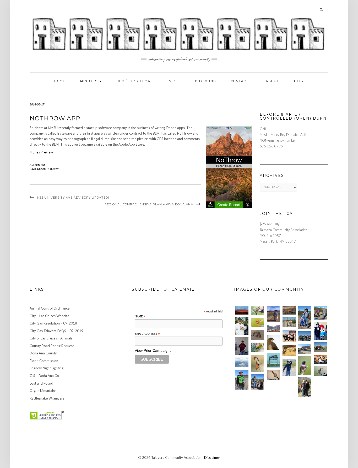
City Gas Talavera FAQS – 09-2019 (56, 331)
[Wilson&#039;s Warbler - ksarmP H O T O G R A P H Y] (257, 347)
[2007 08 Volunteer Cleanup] (289, 322)
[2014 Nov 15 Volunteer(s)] (304, 317)
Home (59, 81)
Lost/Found (204, 81)
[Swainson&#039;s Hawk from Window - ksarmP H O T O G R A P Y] (273, 342)
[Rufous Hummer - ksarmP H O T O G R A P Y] (257, 322)
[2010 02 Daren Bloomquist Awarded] (241, 346)
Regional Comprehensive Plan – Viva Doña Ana (149, 204)
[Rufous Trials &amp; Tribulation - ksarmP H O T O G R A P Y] (257, 363)
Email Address (147, 334)
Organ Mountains (43, 391)
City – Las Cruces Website (49, 316)
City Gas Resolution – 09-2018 (53, 323)
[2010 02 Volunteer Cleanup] (304, 336)
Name (140, 316)
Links (171, 81)
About (272, 81)
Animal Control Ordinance (49, 308)
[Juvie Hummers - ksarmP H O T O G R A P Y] (257, 310)
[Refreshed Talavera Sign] (273, 360)
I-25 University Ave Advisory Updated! (73, 197)
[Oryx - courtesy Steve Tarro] (289, 350)
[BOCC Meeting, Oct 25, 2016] (320, 359)
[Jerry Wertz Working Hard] (273, 314)
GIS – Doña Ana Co (44, 376)
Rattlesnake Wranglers (47, 398)
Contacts (241, 81)
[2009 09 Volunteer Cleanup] (320, 347)
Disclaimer (212, 457)
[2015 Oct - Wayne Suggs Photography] (289, 310)
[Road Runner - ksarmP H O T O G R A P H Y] (273, 375)
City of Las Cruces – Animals (51, 338)
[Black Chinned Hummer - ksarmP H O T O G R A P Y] (304, 365)
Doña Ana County (43, 353)
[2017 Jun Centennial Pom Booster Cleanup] (289, 336)
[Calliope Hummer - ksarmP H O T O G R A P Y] (320, 371)
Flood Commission (44, 361)
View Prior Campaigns (153, 350)
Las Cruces (53, 169)
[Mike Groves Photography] (241, 310)
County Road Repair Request (52, 346)
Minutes (89, 81)
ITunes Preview (41, 152)
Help (299, 81)
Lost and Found (41, 383)
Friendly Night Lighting (46, 368)
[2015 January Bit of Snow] (241, 362)
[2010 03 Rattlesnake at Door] (257, 335)
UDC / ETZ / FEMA (133, 81)
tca (43, 164)
